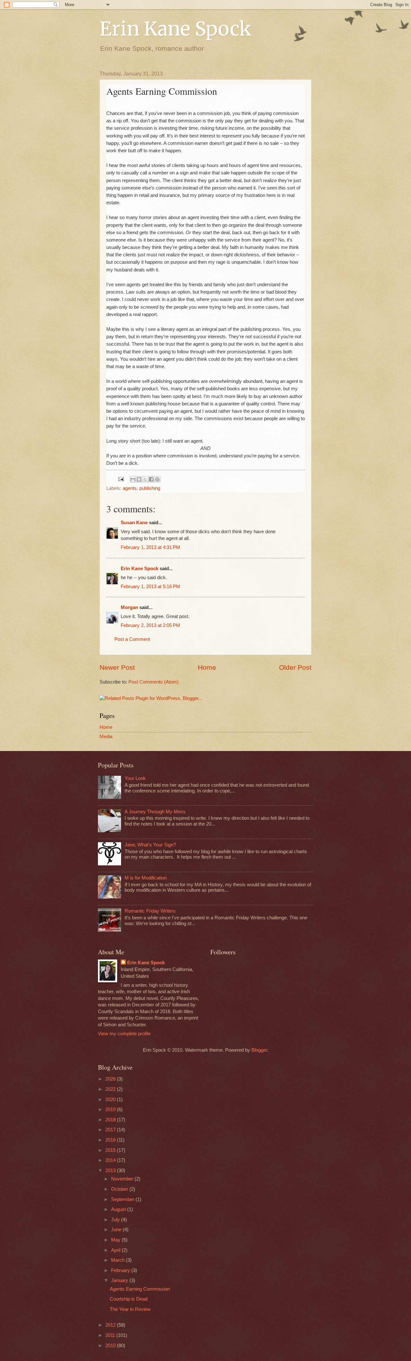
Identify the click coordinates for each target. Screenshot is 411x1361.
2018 (111, 1119)
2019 (111, 1109)
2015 (111, 1150)
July (116, 1219)
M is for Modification (146, 877)
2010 (111, 1345)
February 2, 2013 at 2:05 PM (150, 625)
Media (106, 736)
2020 (111, 1099)
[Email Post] (120, 479)
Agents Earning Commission (140, 1289)
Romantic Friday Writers (150, 911)
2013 (111, 1170)
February (121, 1270)
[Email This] (133, 479)
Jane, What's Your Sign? (150, 844)
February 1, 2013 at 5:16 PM (150, 586)
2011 (110, 1335)
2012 (111, 1325)
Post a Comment (132, 639)
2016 (111, 1140)
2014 (111, 1160)
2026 (111, 1079)
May (116, 1239)
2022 (111, 1089)
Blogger (259, 1050)
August (119, 1209)
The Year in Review (130, 1309)
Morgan (129, 607)
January (120, 1280)
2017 (111, 1129)
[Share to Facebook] (151, 479)
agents (130, 488)
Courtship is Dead (128, 1299)
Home (207, 667)
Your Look (135, 778)
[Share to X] (145, 479)
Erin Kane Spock (176, 29)
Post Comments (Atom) (153, 682)
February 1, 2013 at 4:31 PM (150, 547)
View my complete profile (124, 1033)
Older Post (295, 667)
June (117, 1229)
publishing (149, 488)
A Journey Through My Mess (155, 811)
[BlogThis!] (139, 479)
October (120, 1189)
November (123, 1178)
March (118, 1260)
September (123, 1199)
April (116, 1250)
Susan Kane (134, 522)
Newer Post (117, 667)
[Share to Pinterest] (157, 479)
